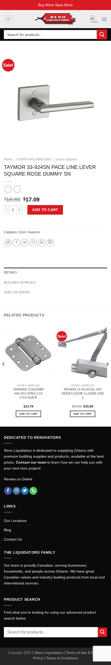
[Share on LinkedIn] (50, 243)
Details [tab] (10, 272)
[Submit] (102, 34)
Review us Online (18, 479)
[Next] (107, 374)
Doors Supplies (66, 159)
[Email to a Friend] (33, 243)
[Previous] (3, 374)
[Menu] (104, 19)
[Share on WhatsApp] (8, 243)
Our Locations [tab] (17, 292)
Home (8, 159)
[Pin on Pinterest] (41, 243)
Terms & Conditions (62, 658)
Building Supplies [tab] (20, 282)
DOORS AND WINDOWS (34, 159)
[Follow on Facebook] (8, 491)
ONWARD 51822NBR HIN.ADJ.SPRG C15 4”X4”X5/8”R (28, 394)
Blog (7, 530)
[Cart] (8, 19)
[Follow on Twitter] (25, 491)
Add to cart (45, 210)
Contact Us (13, 539)
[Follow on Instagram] (16, 491)
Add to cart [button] (28, 413)
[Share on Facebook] (16, 243)
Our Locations (15, 521)
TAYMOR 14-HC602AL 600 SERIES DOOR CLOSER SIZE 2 (82, 394)
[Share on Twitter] (25, 243)
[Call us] (33, 491)
